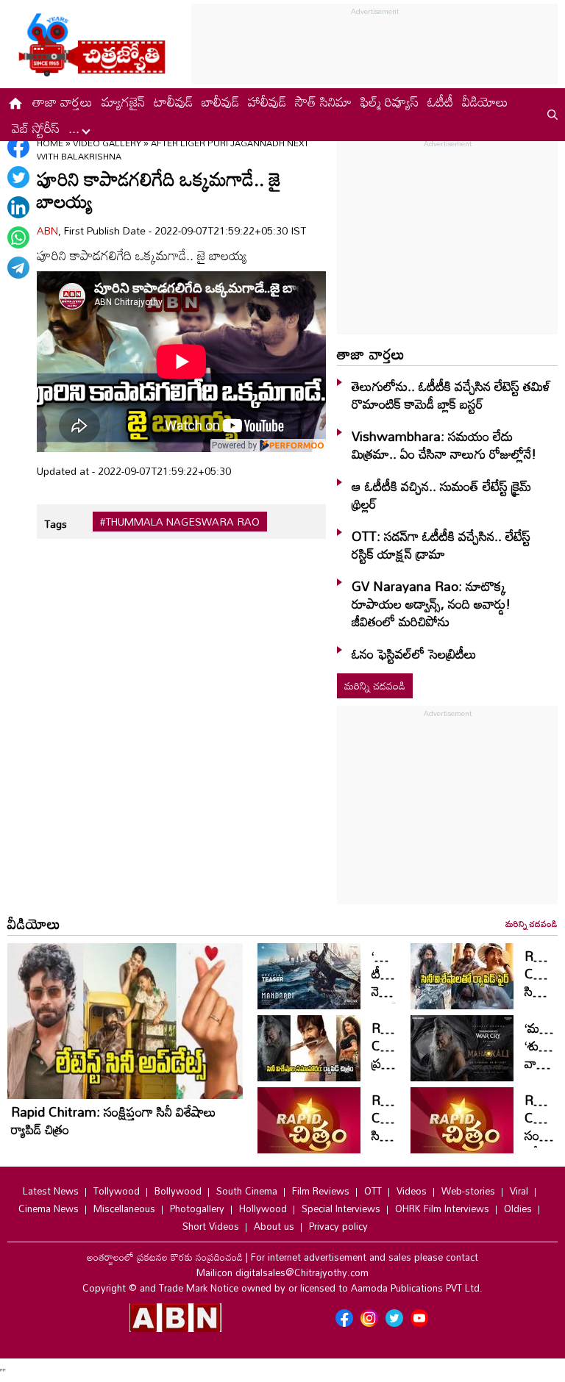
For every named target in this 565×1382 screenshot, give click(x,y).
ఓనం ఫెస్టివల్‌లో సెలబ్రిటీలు (414, 653)
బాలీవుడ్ (220, 101)
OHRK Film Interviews (442, 1208)
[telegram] (18, 268)
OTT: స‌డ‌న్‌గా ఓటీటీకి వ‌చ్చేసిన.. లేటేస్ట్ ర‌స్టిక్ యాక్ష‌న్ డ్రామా (441, 545)
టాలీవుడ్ (173, 101)
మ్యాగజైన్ (123, 101)
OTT (373, 1190)
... (75, 128)
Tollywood (116, 1190)
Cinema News (48, 1208)
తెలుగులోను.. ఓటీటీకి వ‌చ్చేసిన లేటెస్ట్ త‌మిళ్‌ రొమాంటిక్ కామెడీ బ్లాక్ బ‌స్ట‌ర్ (451, 395)
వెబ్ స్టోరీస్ (36, 128)
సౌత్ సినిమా (323, 101)
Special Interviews (341, 1208)
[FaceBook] (18, 147)
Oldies (518, 1208)
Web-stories (468, 1190)
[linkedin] (18, 207)
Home (50, 142)
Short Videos (210, 1226)
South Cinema (246, 1190)
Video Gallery (107, 142)
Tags (55, 523)
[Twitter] (18, 177)
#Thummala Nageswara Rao (180, 522)
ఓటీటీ (440, 101)
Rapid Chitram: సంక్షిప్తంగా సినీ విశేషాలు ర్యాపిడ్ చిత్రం (113, 1120)
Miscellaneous (124, 1208)
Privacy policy (338, 1226)
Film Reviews (320, 1190)
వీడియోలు (485, 101)
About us (274, 1226)
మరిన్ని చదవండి (374, 685)
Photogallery (197, 1208)
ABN (47, 230)
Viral (519, 1190)
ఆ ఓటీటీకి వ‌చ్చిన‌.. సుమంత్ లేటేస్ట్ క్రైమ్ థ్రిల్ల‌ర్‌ (441, 495)
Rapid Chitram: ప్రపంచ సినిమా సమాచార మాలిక (397, 1071)
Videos (412, 1190)
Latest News (51, 1190)
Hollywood (263, 1208)
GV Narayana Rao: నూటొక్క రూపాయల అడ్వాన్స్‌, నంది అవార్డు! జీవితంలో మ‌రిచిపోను (431, 603)
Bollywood (178, 1190)
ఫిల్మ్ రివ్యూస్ (389, 101)
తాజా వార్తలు (62, 101)
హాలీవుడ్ (267, 101)
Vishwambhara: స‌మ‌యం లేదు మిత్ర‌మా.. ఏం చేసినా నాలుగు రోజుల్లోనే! (444, 445)
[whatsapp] (18, 237)
